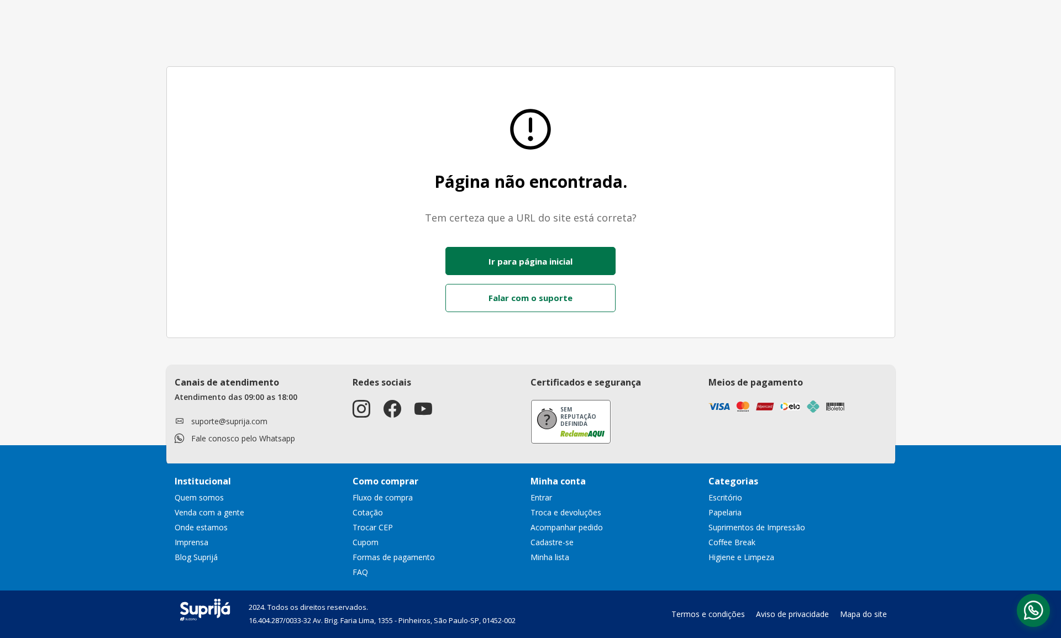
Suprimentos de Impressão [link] (756, 527)
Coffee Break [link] (731, 542)
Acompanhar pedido (566, 527)
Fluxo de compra (383, 497)
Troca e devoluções (565, 512)
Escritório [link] (725, 497)
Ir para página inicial (530, 261)
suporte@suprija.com (229, 421)
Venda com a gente (209, 512)
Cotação (368, 512)
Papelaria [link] (725, 512)
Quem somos (199, 497)
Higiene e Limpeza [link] (741, 557)
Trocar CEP (373, 527)
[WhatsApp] (1033, 610)
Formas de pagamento (394, 557)
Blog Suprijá (196, 557)
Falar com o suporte (530, 297)
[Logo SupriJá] (205, 609)
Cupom (366, 542)
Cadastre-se (552, 542)
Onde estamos (201, 527)
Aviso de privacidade (792, 614)
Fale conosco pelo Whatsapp (243, 438)
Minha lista (549, 557)
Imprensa (191, 542)
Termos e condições (708, 614)
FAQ (360, 572)
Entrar (541, 497)
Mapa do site (863, 614)
